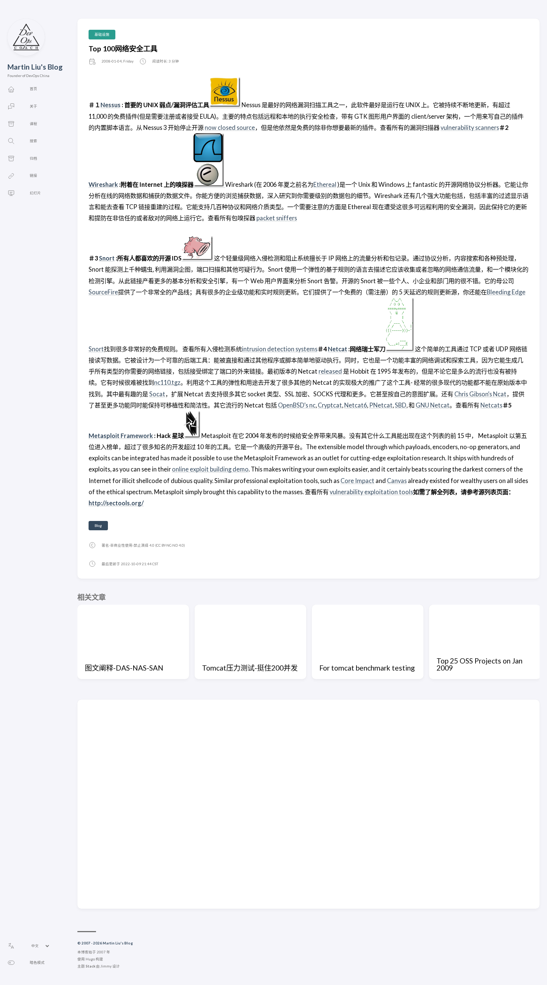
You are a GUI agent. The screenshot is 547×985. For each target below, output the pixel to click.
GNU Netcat (433, 405)
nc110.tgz (167, 382)
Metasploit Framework (121, 435)
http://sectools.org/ (116, 502)
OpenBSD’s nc (297, 405)
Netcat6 (355, 405)
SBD (400, 405)
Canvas (397, 480)
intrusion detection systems (279, 348)
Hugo (90, 959)
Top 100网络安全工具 (123, 48)
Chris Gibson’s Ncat (480, 393)
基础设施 (102, 34)
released (330, 371)
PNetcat (381, 405)
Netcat (337, 348)
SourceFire (103, 291)
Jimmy (106, 966)
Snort (107, 258)
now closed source (230, 127)
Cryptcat (330, 405)
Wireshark (103, 184)
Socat (157, 393)
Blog (98, 526)
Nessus (110, 104)
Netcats (491, 405)
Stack (90, 966)
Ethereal (324, 184)
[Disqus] (308, 804)
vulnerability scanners (470, 127)
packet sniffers (276, 217)
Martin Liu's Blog (35, 67)
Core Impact (357, 480)
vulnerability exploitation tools (371, 491)
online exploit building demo (210, 469)
